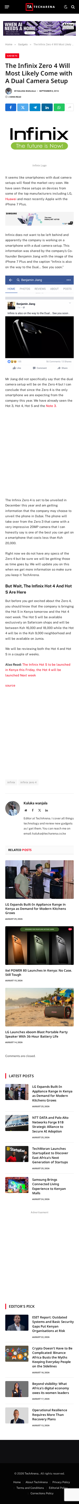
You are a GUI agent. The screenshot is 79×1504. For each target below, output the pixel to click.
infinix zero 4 (28, 782)
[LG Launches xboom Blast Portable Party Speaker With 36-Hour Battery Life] (39, 1007)
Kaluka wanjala (26, 91)
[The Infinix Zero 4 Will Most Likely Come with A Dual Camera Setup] (39, 138)
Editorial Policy (58, 1487)
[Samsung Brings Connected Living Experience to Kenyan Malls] (16, 1185)
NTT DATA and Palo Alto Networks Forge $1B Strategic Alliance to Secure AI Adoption (50, 1124)
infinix (11, 782)
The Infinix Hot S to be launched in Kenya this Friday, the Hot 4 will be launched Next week (37, 670)
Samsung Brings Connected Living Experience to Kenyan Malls (49, 1186)
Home (17, 1482)
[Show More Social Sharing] (70, 107)
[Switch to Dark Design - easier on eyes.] (65, 7)
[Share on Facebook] (10, 107)
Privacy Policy (61, 1482)
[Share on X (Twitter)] (22, 107)
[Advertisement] (39, 453)
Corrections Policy (42, 1493)
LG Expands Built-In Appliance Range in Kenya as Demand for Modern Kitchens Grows (35, 908)
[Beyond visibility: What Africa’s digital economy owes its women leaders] (16, 1389)
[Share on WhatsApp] (59, 107)
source (10, 685)
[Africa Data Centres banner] (39, 28)
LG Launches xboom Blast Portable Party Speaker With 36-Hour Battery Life (36, 1034)
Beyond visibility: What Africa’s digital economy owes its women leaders (50, 1388)
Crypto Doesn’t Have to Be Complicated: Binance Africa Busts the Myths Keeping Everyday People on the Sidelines (52, 1357)
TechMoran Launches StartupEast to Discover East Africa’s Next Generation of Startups (50, 1155)
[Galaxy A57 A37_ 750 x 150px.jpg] (39, 224)
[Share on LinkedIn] (47, 107)
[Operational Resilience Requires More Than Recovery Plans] (16, 1415)
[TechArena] (39, 7)
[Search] (72, 7)
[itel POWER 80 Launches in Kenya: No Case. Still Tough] (39, 945)
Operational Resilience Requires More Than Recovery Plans (49, 1414)
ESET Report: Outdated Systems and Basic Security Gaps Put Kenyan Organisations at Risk (53, 1324)
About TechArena (36, 1482)
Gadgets (12, 56)
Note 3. (51, 406)
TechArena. (32, 1473)
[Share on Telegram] (34, 107)
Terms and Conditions (30, 1487)
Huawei (10, 199)
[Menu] (7, 7)
